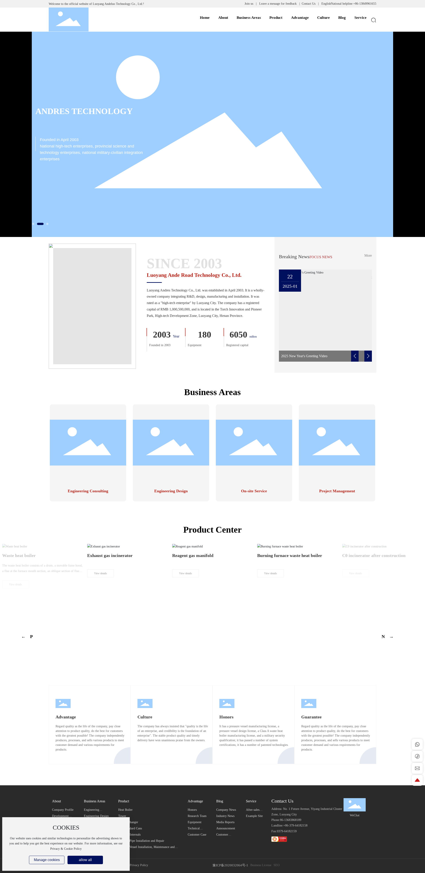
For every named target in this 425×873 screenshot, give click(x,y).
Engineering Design (171, 491)
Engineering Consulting (88, 491)
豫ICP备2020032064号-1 (230, 865)
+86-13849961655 (364, 3)
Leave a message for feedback (278, 3)
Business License (260, 865)
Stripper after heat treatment (370, 598)
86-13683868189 (290, 820)
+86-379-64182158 (295, 825)
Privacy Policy (139, 865)
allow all (85, 860)
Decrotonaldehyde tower (280, 598)
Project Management (337, 491)
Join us (249, 3)
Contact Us (308, 3)
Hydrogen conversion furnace (115, 598)
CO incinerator (16, 598)
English (326, 3)
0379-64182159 (287, 831)
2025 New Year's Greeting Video (304, 356)
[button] (33, 224)
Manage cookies (47, 860)
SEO (277, 865)
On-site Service (254, 491)
